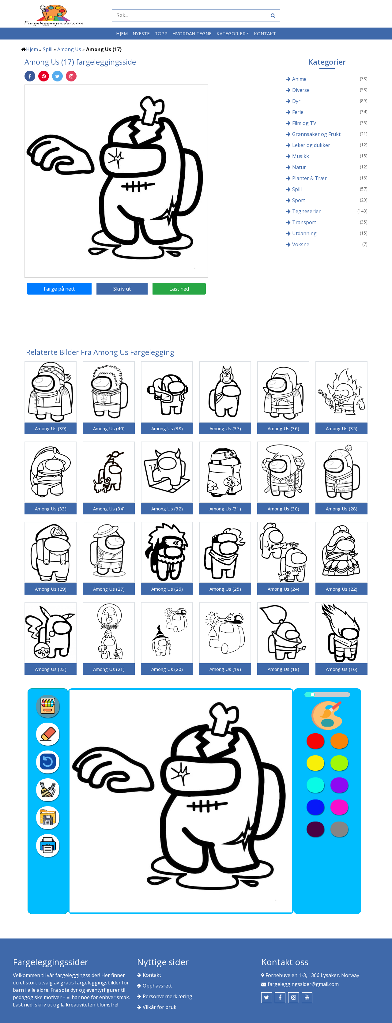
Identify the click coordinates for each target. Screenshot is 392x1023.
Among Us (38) (167, 428)
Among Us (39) (50, 428)
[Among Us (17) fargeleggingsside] (116, 180)
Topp (161, 33)
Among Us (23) (50, 669)
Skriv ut (122, 288)
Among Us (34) (109, 508)
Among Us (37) (225, 428)
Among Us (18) (283, 669)
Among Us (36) (283, 428)
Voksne (300, 244)
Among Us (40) (109, 428)
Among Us (69, 49)
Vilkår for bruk (159, 1007)
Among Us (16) (341, 669)
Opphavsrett (157, 985)
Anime (299, 79)
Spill (47, 49)
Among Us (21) (109, 669)
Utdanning (304, 233)
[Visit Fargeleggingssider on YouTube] (307, 997)
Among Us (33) (50, 508)
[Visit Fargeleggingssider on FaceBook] (280, 997)
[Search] (272, 15)
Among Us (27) (109, 589)
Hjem (122, 33)
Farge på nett (59, 288)
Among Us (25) (225, 589)
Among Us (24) (283, 589)
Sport (298, 200)
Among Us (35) (341, 428)
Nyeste (141, 33)
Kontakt (265, 33)
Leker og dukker (311, 145)
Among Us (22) (341, 589)
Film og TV (304, 123)
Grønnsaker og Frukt (316, 134)
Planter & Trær (309, 178)
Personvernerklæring (167, 996)
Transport (304, 222)
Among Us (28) (341, 508)
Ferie (297, 112)
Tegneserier (306, 211)
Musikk (300, 156)
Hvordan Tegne (192, 33)
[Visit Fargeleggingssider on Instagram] (293, 997)
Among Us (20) (167, 669)
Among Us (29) (50, 589)
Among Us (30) (283, 508)
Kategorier (231, 33)
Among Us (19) (225, 669)
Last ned (179, 288)
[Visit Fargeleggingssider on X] (266, 997)
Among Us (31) (225, 508)
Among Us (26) (167, 589)
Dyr (296, 101)
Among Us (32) (167, 508)
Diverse (301, 90)
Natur (299, 167)
